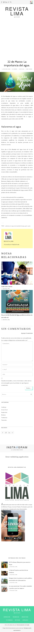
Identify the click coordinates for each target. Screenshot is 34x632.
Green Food (4, 410)
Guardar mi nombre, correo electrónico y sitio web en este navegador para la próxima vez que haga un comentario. (16, 383)
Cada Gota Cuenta (6, 286)
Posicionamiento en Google (23, 625)
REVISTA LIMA (17, 11)
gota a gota (27, 226)
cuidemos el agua (9, 226)
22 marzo (14, 69)
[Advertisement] (17, 38)
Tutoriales (4, 420)
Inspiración (4, 412)
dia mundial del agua (19, 226)
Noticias (21, 69)
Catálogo (3, 407)
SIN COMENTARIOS (16, 328)
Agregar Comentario (27, 333)
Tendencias (4, 417)
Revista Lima (6, 69)
